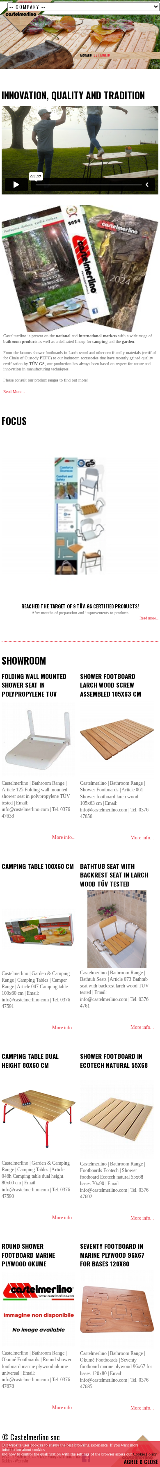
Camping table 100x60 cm (38, 866)
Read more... (148, 618)
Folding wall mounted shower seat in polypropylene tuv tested (34, 689)
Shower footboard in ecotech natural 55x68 (114, 1060)
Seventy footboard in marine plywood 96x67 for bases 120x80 (112, 1254)
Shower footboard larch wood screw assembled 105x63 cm (110, 685)
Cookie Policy (144, 1454)
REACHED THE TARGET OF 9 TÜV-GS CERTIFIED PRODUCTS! (80, 606)
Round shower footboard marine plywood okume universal (28, 1259)
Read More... (14, 391)
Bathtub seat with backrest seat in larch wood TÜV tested (114, 874)
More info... (63, 837)
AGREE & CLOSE (141, 1462)
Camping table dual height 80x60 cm (30, 1060)
